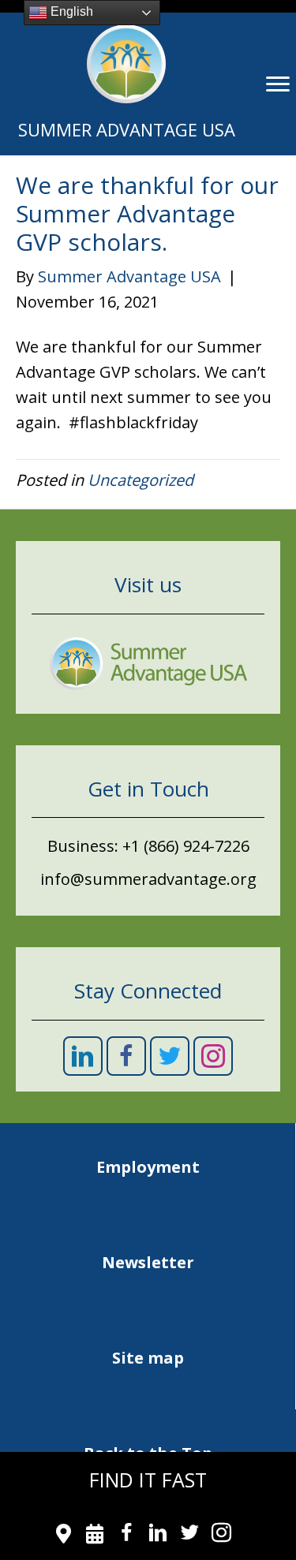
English (70, 11)
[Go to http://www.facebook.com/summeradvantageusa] (127, 1535)
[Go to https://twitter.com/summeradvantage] (190, 1535)
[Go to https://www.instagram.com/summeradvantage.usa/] (221, 1535)
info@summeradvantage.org (148, 879)
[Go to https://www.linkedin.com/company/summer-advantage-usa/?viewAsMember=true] (158, 1535)
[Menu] (278, 84)
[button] (83, 1056)
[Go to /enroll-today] (95, 1535)
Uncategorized (140, 480)
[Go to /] (126, 84)
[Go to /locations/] (63, 1535)
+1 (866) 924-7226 (185, 846)
